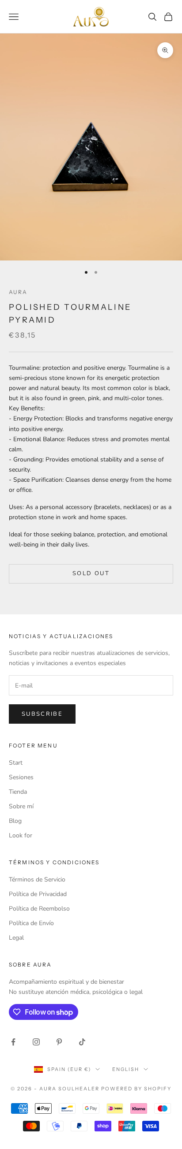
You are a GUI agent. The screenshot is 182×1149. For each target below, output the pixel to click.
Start (16, 763)
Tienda (18, 792)
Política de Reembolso (39, 908)
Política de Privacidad (38, 894)
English (125, 1069)
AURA (18, 292)
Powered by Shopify (136, 1089)
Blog (15, 821)
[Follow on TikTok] (82, 1041)
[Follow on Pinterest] (59, 1041)
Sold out (91, 573)
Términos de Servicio (37, 879)
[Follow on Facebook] (13, 1041)
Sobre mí (21, 806)
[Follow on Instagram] (36, 1041)
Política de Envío (31, 923)
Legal (16, 937)
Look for (20, 835)
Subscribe (42, 714)
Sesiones (21, 777)
